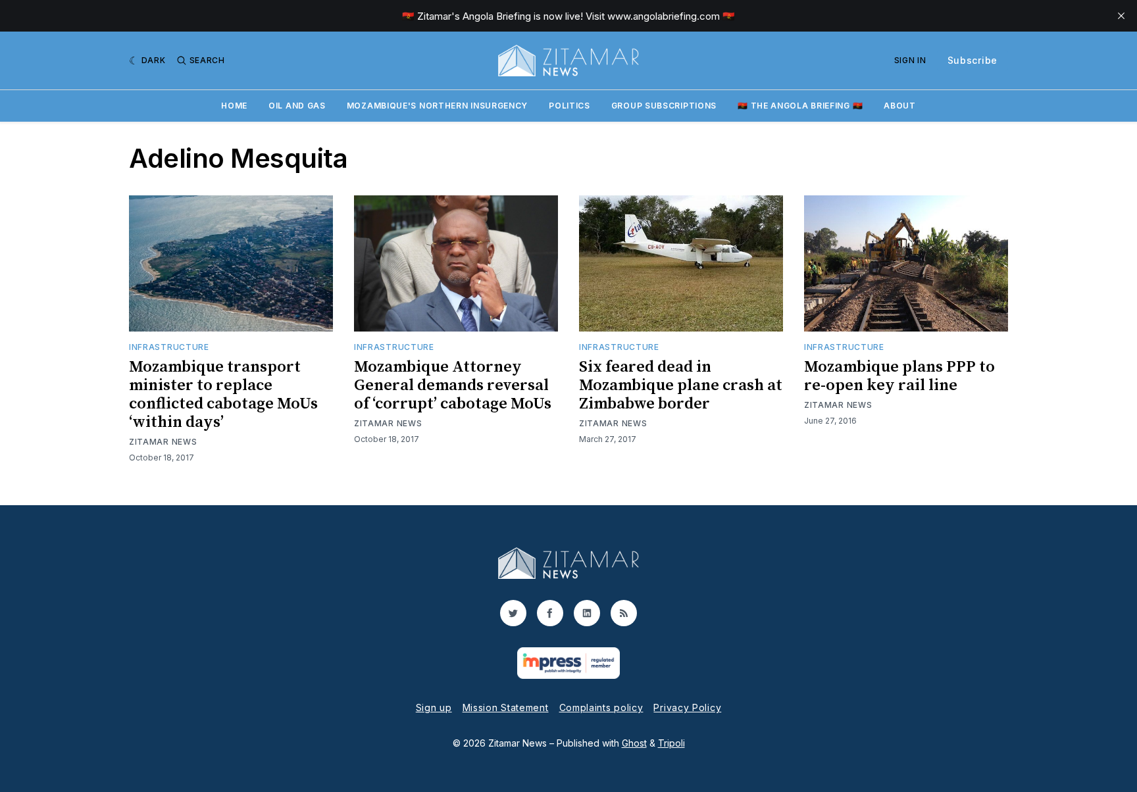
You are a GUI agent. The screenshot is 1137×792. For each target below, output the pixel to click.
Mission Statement (506, 707)
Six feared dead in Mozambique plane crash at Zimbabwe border (680, 385)
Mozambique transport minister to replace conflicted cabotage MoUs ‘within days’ (223, 394)
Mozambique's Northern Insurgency (437, 106)
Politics (569, 106)
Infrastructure (169, 347)
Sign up (434, 707)
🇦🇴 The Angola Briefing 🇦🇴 (800, 106)
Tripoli (671, 743)
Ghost (634, 743)
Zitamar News (163, 442)
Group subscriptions (664, 106)
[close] (1121, 15)
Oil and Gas (297, 106)
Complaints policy (601, 707)
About (900, 106)
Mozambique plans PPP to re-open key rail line (899, 376)
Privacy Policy (687, 707)
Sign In (910, 60)
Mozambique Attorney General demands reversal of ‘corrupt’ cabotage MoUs (452, 385)
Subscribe (973, 60)
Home (234, 106)
